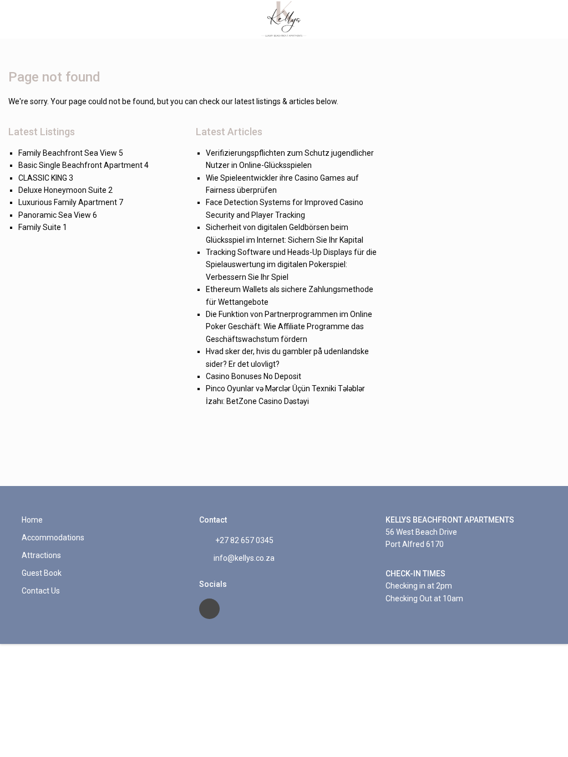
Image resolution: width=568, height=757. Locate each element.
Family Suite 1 (42, 227)
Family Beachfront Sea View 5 (70, 153)
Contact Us (41, 590)
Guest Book (42, 573)
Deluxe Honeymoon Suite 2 (65, 190)
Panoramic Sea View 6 (57, 215)
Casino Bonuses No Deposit (253, 376)
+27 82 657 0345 (243, 540)
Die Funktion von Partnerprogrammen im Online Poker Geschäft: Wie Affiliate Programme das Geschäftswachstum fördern (289, 327)
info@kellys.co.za (244, 558)
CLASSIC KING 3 (45, 177)
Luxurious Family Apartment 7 (70, 202)
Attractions (41, 555)
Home (32, 519)
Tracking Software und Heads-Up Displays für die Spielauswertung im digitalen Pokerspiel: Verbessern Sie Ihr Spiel (291, 265)
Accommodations (53, 537)
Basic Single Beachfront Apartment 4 (83, 165)
